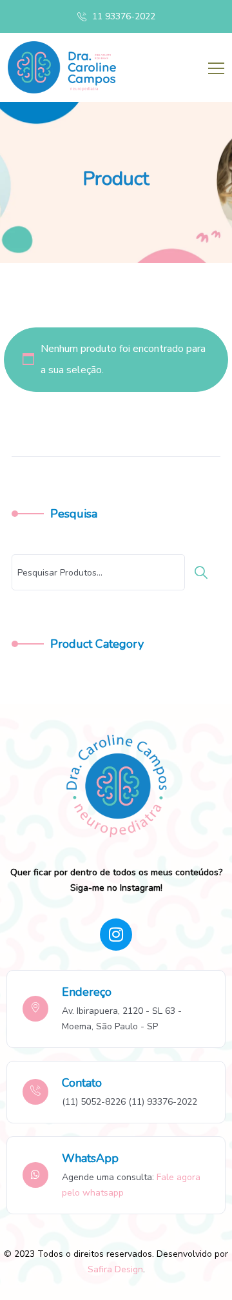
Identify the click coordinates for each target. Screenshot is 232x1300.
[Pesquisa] (204, 572)
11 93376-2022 (122, 16)
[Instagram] (116, 934)
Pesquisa (73, 513)
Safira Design (115, 1269)
